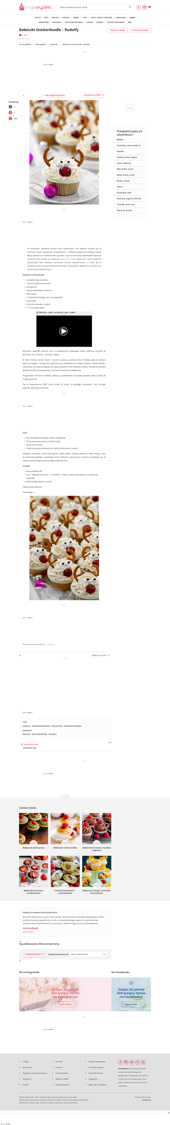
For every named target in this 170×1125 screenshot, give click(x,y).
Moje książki (27, 1067)
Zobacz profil (65, 1004)
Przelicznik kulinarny (95, 1067)
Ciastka (65, 17)
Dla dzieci (53, 734)
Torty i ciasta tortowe (101, 17)
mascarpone (56, 726)
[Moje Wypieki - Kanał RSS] (143, 1062)
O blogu (25, 1061)
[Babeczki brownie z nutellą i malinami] (96, 828)
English (24, 35)
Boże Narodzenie (39, 734)
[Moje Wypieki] (35, 7)
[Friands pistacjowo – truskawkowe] (65, 871)
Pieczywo (57, 22)
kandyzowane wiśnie (41, 726)
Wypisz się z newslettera (97, 1085)
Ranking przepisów (63, 1085)
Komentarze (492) (92, 95)
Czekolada (121, 17)
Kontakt (25, 1085)
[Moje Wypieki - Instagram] (144, 7)
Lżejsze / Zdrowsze (115, 22)
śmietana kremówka (72, 726)
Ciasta (38, 17)
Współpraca (27, 1079)
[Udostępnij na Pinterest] (11, 112)
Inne (129, 22)
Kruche (55, 17)
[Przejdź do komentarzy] (11, 118)
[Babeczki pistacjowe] (33, 828)
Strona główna (25, 44)
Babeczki (54, 44)
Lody (85, 17)
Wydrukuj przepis (31, 744)
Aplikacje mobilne (62, 1079)
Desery (76, 17)
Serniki (132, 17)
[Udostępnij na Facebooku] (11, 106)
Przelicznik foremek (95, 1073)
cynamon (26, 726)
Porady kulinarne (62, 1073)
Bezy (46, 17)
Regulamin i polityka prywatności (35, 1073)
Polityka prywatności (55, 1103)
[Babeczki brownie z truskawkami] (33, 871)
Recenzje (59, 1061)
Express (99, 22)
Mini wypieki (44, 22)
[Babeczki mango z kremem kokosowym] (96, 871)
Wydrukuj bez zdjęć (29, 748)
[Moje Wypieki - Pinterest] (137, 1062)
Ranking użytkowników (96, 1061)
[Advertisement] (85, 58)
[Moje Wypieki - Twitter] (132, 1062)
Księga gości (93, 1079)
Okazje (89, 22)
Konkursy (59, 1067)
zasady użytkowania (70, 1103)
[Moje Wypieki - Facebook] (138, 7)
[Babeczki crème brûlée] (65, 828)
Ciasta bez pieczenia (74, 22)
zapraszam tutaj (67, 259)
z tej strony (51, 644)
